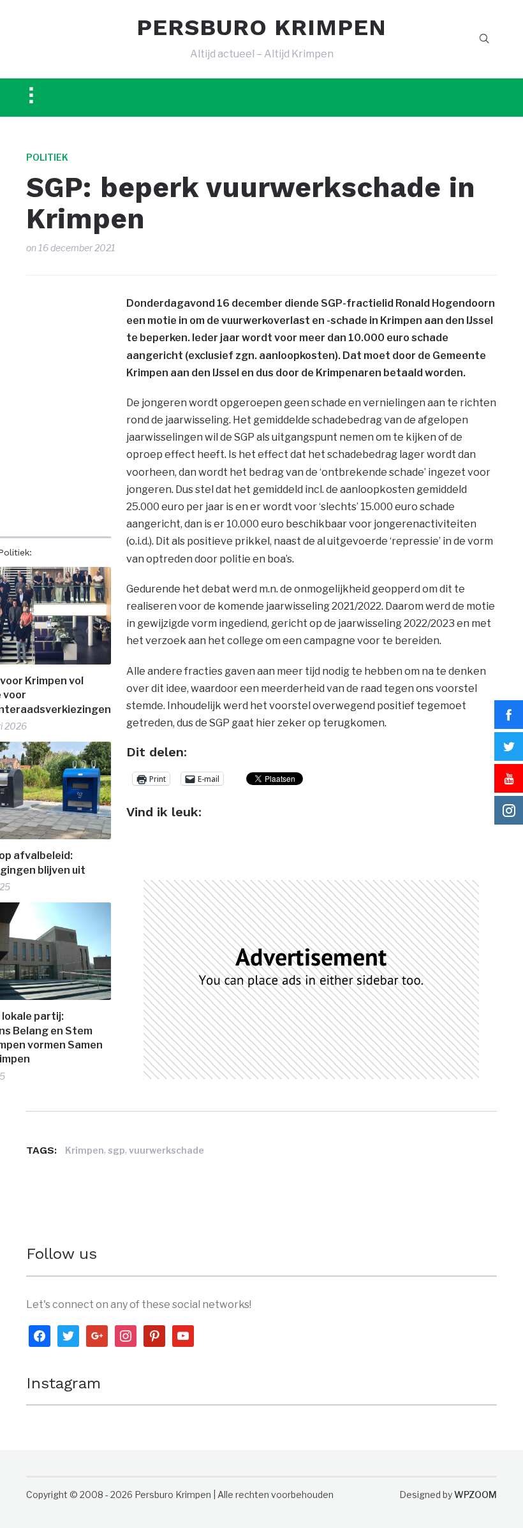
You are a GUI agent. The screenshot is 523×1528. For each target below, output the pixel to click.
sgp (116, 1150)
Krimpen (84, 1150)
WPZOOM (475, 1494)
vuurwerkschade (166, 1150)
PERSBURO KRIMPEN (261, 27)
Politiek (47, 157)
